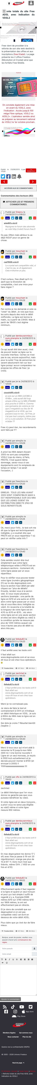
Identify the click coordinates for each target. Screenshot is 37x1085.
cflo (18, 777)
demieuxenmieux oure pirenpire (18, 337)
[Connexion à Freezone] (31, 3)
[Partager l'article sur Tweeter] (3, 178)
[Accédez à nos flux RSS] (5, 1006)
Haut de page (17, 1063)
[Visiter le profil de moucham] (2, 251)
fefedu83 (20, 639)
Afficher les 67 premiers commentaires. (20, 203)
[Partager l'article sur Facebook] (9, 178)
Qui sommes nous (25, 1033)
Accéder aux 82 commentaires (18, 188)
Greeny (19, 212)
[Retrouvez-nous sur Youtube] (22, 1006)
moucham (21, 251)
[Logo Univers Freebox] (18, 3)
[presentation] (2, 959)
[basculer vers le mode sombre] (9, 3)
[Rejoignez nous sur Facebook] (6, 1011)
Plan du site (27, 1037)
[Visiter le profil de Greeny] (2, 212)
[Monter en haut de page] (20, 218)
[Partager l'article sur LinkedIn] (14, 178)
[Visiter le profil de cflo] (2, 777)
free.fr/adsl (19, 54)
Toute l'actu (23, 1071)
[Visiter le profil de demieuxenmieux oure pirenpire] (2, 336)
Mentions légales (9, 1033)
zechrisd (20, 673)
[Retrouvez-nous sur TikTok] (13, 1006)
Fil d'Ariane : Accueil (9, 1071)
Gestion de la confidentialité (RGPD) (16, 1047)
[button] (2, 959)
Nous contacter (13, 1037)
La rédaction (31, 170)
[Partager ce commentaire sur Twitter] (12, 218)
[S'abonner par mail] (19, 178)
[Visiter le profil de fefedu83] (2, 639)
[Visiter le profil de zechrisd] (2, 674)
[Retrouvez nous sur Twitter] (31, 1006)
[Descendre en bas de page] (16, 218)
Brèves (32, 1071)
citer (7, 218)
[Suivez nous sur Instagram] (16, 1011)
